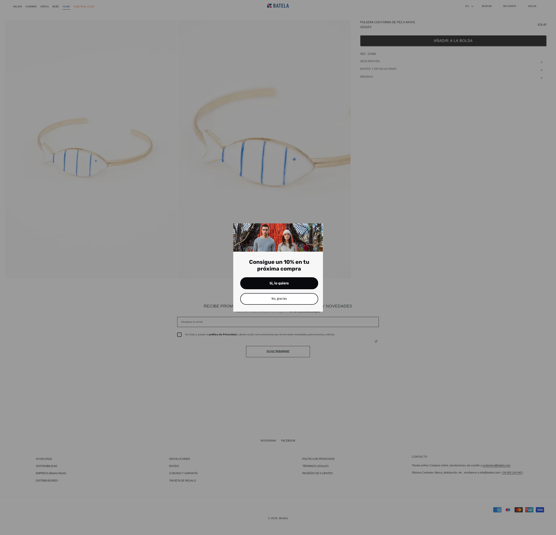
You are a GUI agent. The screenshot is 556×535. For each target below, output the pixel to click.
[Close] (318, 228)
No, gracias (279, 299)
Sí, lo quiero (279, 283)
